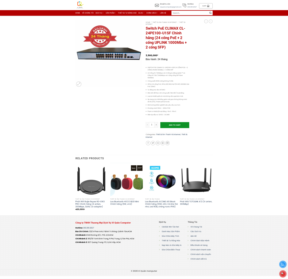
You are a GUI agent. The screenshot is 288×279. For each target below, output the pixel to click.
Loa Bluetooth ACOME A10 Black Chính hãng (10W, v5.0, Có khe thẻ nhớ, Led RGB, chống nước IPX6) (161, 204)
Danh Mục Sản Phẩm (171, 231)
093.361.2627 (192, 7)
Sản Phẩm (110, 13)
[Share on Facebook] (148, 143)
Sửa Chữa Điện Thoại (171, 249)
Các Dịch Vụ (195, 231)
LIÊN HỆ (163, 13)
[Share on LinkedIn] (167, 143)
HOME (77, 13)
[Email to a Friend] (158, 143)
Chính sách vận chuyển (200, 254)
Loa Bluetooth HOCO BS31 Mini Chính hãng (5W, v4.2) (124, 202)
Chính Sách (151, 13)
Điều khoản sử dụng (198, 245)
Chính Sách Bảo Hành (199, 240)
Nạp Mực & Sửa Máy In (171, 245)
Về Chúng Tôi (88, 13)
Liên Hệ (193, 236)
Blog (140, 13)
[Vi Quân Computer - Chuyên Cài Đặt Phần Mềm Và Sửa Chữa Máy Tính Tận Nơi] (86, 5)
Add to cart (175, 125)
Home (148, 22)
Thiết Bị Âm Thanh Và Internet (164, 22)
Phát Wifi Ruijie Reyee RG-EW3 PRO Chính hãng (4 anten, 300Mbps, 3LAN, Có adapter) (90, 204)
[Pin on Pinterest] (162, 143)
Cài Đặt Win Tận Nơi (170, 227)
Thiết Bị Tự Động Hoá (127, 13)
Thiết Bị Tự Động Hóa (171, 240)
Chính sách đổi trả (198, 259)
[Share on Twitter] (153, 143)
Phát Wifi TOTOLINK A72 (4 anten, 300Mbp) (196, 202)
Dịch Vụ (99, 13)
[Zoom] (78, 84)
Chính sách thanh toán (200, 249)
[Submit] (210, 13)
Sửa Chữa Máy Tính (170, 236)
